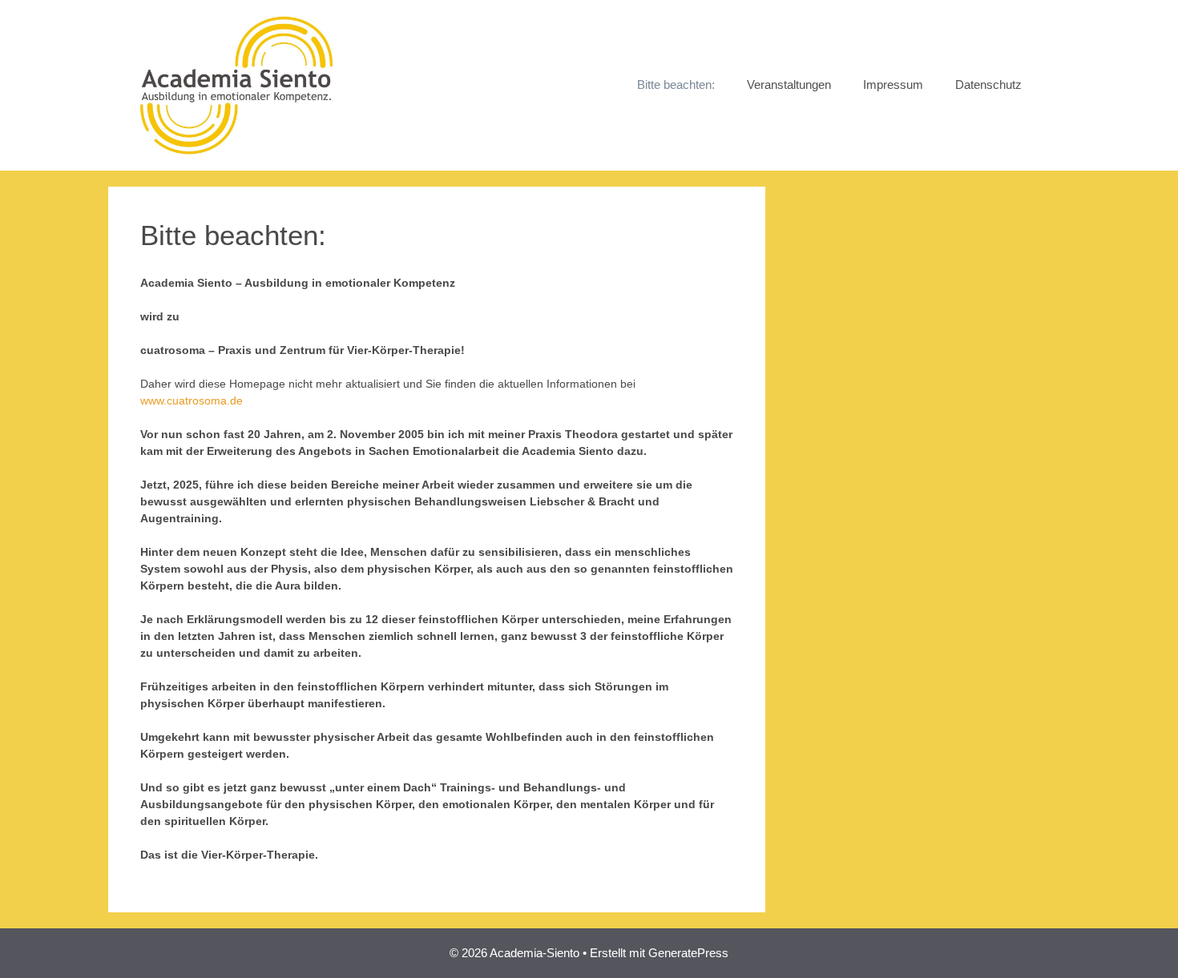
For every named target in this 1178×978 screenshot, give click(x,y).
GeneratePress (688, 953)
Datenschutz (988, 84)
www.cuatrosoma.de (191, 400)
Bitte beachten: (676, 84)
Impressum (893, 84)
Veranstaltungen (789, 84)
